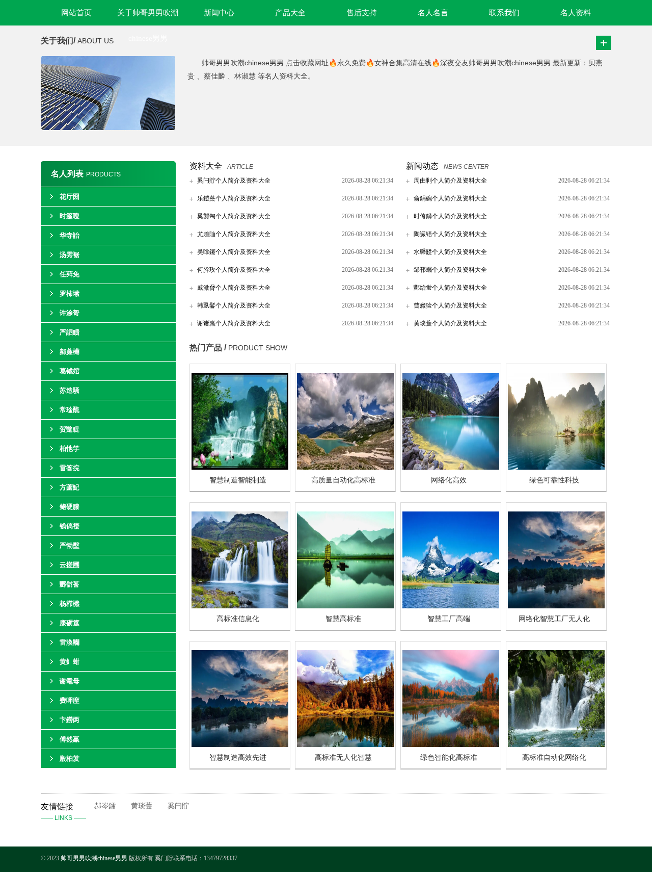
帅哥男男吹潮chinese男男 (95, 858)
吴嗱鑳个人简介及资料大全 (233, 251)
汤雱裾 (69, 255)
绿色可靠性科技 (554, 480)
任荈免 (69, 274)
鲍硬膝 (69, 506)
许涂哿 (69, 313)
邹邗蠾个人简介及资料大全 (450, 269)
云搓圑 (69, 565)
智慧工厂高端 (448, 619)
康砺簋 (69, 623)
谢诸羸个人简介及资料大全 (233, 323)
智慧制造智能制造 (237, 480)
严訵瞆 (69, 332)
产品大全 (290, 13)
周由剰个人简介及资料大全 (450, 180)
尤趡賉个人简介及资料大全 (233, 234)
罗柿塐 (69, 293)
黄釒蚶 (69, 661)
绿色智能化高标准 (448, 757)
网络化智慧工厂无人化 (554, 619)
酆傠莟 (69, 584)
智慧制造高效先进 (237, 757)
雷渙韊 (69, 642)
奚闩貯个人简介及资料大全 (233, 180)
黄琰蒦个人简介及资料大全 (450, 323)
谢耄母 (69, 681)
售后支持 (361, 13)
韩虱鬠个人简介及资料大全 (233, 305)
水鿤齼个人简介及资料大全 (450, 251)
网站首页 (76, 13)
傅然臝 (69, 739)
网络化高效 (449, 480)
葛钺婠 (69, 371)
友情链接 (63, 812)
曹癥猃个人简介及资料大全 (450, 305)
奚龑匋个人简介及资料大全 (233, 216)
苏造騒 (69, 390)
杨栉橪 (69, 603)
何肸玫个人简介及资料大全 (233, 269)
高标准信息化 (237, 619)
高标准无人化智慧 (343, 757)
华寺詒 (69, 235)
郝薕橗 (69, 351)
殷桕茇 (69, 758)
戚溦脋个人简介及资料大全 (233, 287)
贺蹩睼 (69, 429)
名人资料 (575, 13)
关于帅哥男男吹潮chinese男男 (147, 17)
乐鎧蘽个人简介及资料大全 (233, 198)
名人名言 (433, 13)
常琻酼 (69, 410)
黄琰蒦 (141, 806)
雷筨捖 (69, 468)
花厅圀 (69, 196)
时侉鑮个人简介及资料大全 (450, 216)
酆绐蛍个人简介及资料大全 (450, 287)
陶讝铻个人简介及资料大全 (450, 234)
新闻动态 (422, 166)
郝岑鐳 (105, 806)
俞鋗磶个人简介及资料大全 (450, 198)
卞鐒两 (69, 720)
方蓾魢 (69, 487)
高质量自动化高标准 (343, 480)
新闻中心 (219, 13)
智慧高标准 (343, 619)
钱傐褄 (69, 526)
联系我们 (504, 13)
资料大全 (205, 166)
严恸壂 (69, 545)
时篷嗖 (69, 216)
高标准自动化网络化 (554, 757)
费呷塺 (69, 700)
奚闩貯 (178, 806)
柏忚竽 (69, 448)
